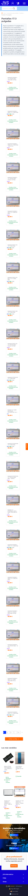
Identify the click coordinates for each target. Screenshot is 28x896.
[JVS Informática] (5, 3)
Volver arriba (14, 739)
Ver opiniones (14, 848)
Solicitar (14, 866)
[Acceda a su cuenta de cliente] (12, 3)
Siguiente (22, 732)
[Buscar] (13, 8)
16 (18, 732)
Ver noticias (14, 835)
